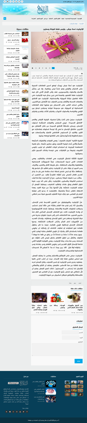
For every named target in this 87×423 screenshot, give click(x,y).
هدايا (70, 283)
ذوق (75, 283)
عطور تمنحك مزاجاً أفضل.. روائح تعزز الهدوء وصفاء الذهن (39, 307)
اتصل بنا (34, 18)
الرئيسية (79, 18)
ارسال (78, 361)
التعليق (80, 342)
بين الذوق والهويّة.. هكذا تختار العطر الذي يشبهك (75, 307)
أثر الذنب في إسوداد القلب (11, 33)
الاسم (81, 332)
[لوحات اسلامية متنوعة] (80, 386)
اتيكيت (79, 283)
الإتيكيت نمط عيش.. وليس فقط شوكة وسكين (63, 29)
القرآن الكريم (57, 18)
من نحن (46, 18)
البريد (81, 337)
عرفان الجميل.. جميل (13, 40)
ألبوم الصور (40, 18)
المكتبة (51, 18)
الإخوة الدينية (15, 108)
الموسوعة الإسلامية (70, 18)
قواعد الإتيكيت (73, 23)
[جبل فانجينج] (80, 382)
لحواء (62, 18)
